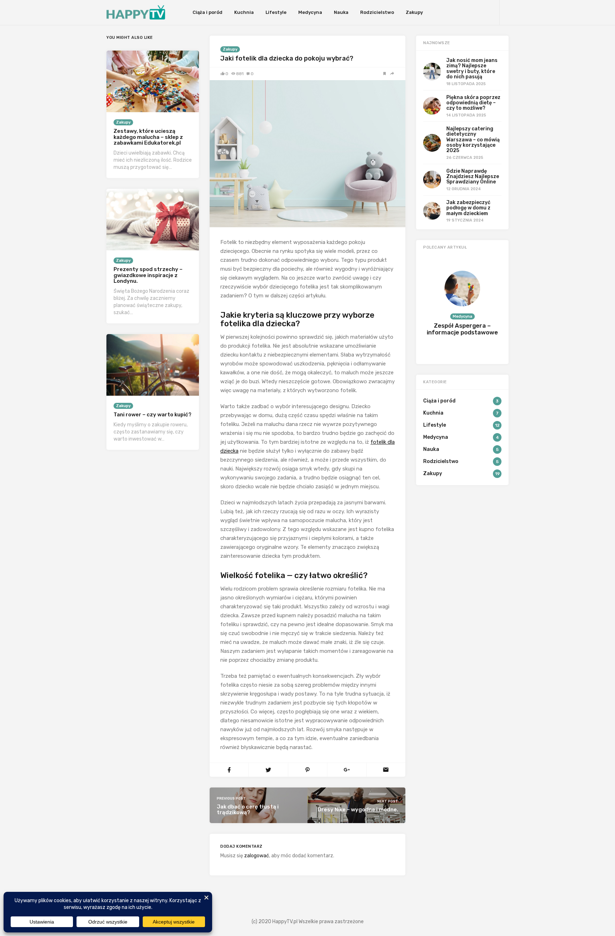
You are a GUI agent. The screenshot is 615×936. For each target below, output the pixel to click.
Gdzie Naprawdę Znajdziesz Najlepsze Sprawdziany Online (472, 176)
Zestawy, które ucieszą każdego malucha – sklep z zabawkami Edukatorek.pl (148, 137)
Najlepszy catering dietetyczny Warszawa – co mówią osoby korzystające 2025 (473, 140)
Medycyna (310, 12)
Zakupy (414, 12)
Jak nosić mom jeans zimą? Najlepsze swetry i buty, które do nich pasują (472, 68)
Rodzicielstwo (377, 12)
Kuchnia (244, 12)
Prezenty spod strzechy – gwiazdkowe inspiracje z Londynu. (148, 275)
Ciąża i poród (207, 12)
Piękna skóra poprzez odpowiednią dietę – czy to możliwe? (473, 102)
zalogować (256, 856)
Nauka (341, 12)
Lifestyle (276, 12)
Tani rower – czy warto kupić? (152, 414)
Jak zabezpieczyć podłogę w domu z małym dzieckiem (468, 208)
